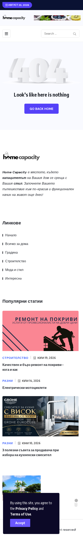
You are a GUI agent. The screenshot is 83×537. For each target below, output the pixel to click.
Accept (20, 523)
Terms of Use (20, 514)
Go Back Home (41, 109)
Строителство (15, 261)
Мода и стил (14, 270)
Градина (11, 252)
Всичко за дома (16, 244)
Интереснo (13, 278)
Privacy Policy (27, 508)
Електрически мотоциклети (24, 388)
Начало (11, 235)
